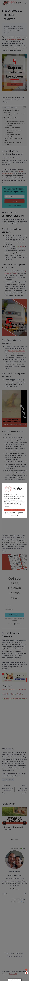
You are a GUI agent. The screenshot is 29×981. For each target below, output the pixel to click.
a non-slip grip (20, 246)
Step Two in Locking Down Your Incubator (15, 124)
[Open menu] (25, 3)
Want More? (10, 144)
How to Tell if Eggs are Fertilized (12, 694)
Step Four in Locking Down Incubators (14, 131)
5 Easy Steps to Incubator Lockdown (11, 111)
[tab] (11, 839)
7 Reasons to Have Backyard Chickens (14, 698)
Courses (9, 956)
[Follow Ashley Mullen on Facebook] (3, 779)
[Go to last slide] (4, 823)
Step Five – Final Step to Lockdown (13, 135)
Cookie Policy (19, 953)
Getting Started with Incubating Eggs (14, 689)
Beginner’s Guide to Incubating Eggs (7, 789)
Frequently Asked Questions (12, 142)
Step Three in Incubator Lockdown (13, 128)
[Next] (24, 823)
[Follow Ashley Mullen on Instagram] (9, 779)
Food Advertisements (15, 848)
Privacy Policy (9, 953)
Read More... (14, 889)
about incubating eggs (14, 39)
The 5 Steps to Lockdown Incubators (11, 119)
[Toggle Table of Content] (24, 107)
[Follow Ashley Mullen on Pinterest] (12, 779)
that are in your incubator (16, 351)
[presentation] (14, 815)
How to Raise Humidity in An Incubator (22, 789)
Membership (18, 956)
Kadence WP (13, 974)
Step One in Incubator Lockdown (15, 121)
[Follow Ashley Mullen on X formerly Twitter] (6, 779)
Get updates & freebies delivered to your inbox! (15, 114)
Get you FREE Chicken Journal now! (13, 139)
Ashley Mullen (7, 749)
